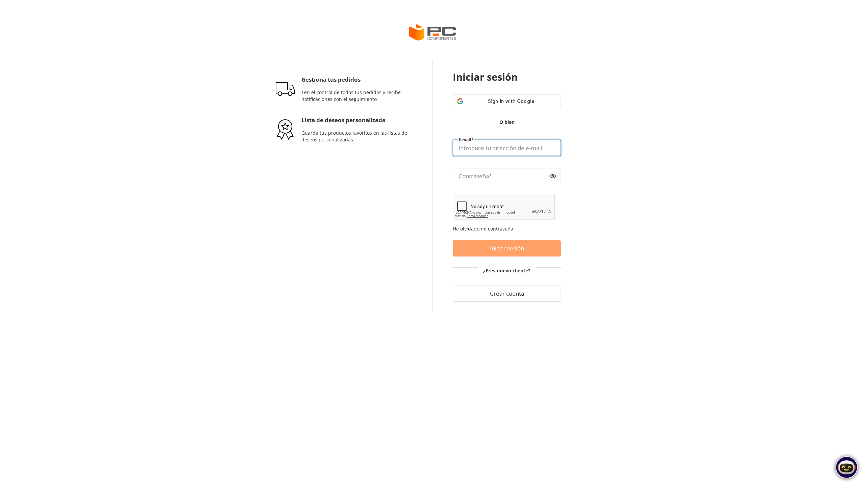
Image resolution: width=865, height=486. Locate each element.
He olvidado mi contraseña (483, 228)
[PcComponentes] (432, 32)
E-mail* (466, 139)
